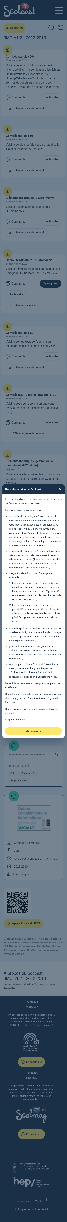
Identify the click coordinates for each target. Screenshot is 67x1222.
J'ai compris (33, 731)
